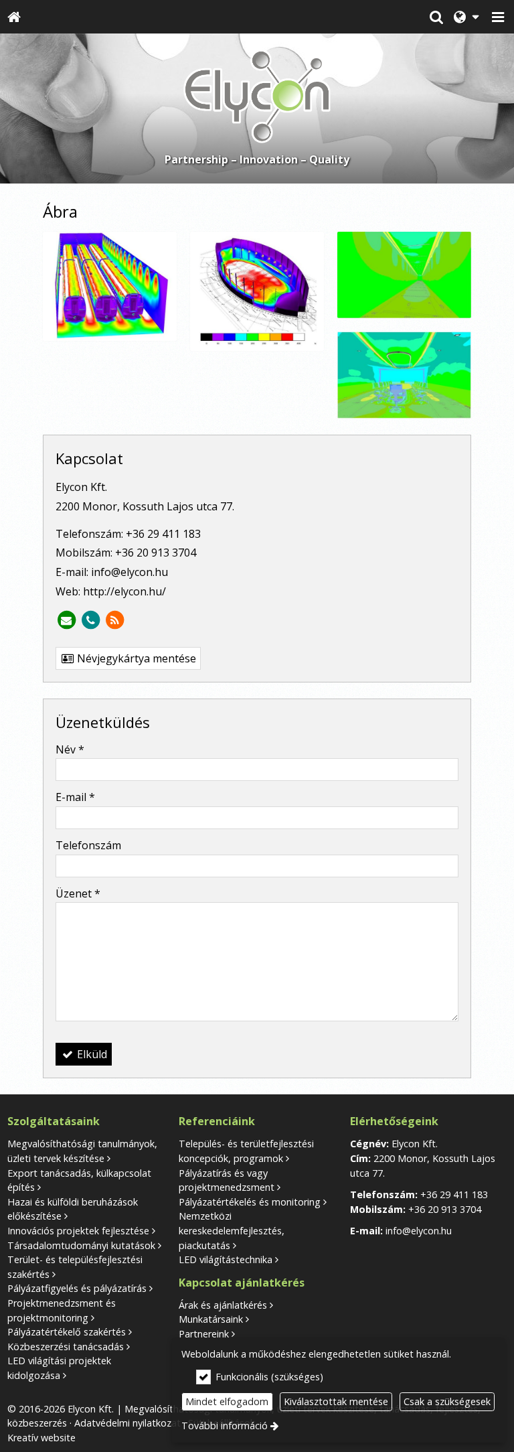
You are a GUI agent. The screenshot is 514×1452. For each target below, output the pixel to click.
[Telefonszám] (90, 620)
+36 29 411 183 (163, 533)
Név (70, 749)
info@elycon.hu (129, 572)
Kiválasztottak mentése (336, 1401)
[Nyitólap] (14, 16)
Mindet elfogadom (226, 1401)
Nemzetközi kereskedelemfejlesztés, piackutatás (231, 1230)
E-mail (75, 797)
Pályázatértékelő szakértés (66, 1331)
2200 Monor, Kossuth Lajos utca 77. (145, 506)
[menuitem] (14, 16)
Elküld (90, 1054)
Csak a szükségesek (447, 1401)
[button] (498, 16)
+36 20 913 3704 (155, 552)
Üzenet (78, 893)
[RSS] (114, 620)
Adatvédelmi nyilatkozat (127, 1423)
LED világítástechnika (225, 1259)
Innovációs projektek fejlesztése (78, 1230)
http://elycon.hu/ (124, 591)
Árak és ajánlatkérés (223, 1305)
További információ (224, 1425)
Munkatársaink (211, 1319)
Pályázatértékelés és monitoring (250, 1201)
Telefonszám (88, 845)
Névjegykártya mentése (135, 658)
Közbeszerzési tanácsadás (65, 1346)
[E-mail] (66, 620)
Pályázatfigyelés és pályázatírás (77, 1288)
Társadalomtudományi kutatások (81, 1245)
